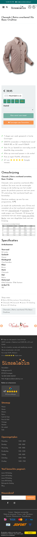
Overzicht (15, 303)
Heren (3, 409)
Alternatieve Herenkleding (19, 300)
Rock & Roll (5, 419)
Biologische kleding (7, 483)
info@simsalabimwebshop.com (14, 379)
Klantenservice (16, 516)
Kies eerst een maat (18, 115)
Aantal (6, 106)
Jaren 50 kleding (6, 473)
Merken (3, 424)
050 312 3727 (10, 2)
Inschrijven (30, 497)
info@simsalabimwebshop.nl (24, 2)
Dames (3, 412)
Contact (10, 512)
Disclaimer (30, 514)
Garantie (8, 516)
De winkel (4, 427)
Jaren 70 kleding (28, 303)
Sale (2, 430)
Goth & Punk (5, 417)
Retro (4, 300)
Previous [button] (1, 325)
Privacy (19, 514)
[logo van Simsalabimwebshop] (18, 7)
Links (24, 514)
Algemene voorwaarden (21, 512)
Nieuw (3, 407)
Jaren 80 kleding (6, 480)
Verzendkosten (26, 516)
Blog (2, 486)
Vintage (4, 422)
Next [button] (35, 325)
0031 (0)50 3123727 (10, 376)
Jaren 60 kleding (9, 305)
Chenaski (6, 303)
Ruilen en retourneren (10, 514)
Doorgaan (30, 532)
